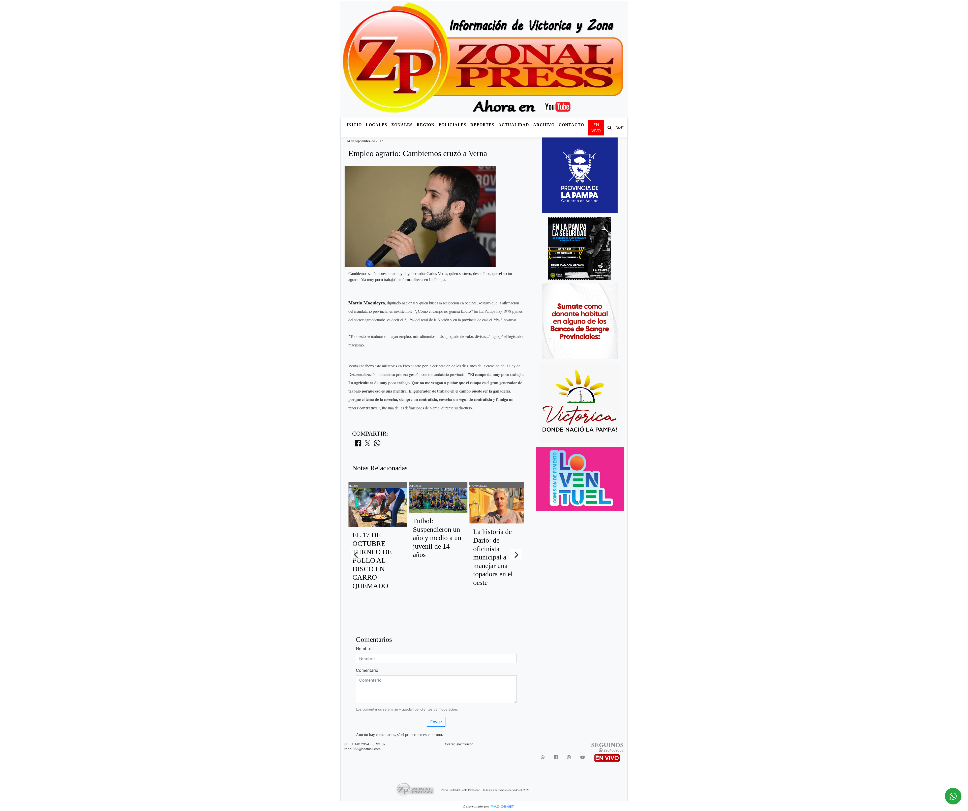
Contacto (571, 125)
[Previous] (356, 554)
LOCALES (376, 125)
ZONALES (402, 125)
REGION (426, 125)
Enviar (436, 721)
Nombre (363, 648)
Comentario (367, 670)
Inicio (354, 125)
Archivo (544, 125)
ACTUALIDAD (513, 125)
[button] (609, 127)
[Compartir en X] (367, 444)
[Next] (516, 554)
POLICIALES (452, 125)
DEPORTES (482, 125)
